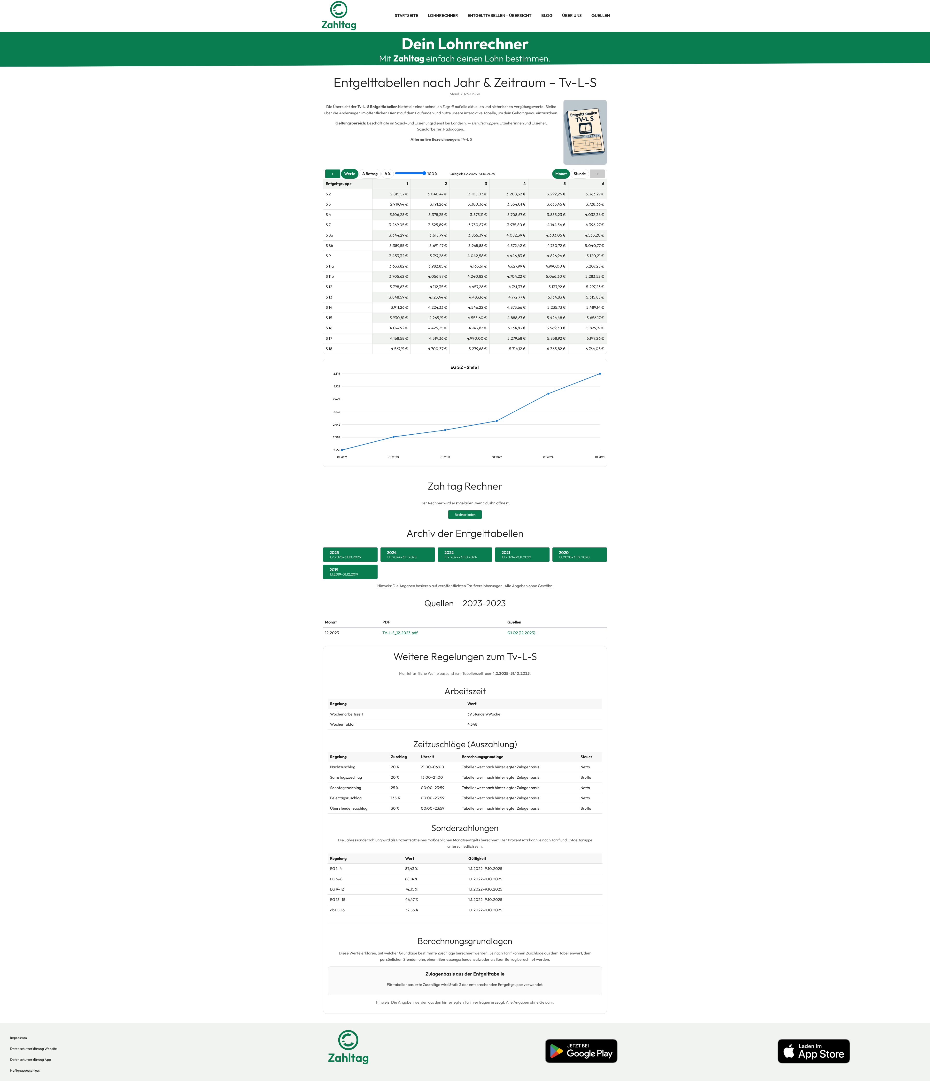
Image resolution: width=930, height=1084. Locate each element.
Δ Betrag (370, 173)
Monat (561, 173)
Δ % (388, 173)
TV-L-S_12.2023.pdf (400, 632)
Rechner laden (465, 514)
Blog (546, 15)
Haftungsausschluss (25, 1070)
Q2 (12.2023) (524, 632)
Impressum (18, 1038)
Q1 (509, 632)
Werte (349, 173)
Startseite (406, 15)
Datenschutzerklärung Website (33, 1048)
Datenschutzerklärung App (30, 1059)
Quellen (600, 15)
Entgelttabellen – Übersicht (500, 15)
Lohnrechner (443, 15)
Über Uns (572, 15)
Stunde (580, 173)
